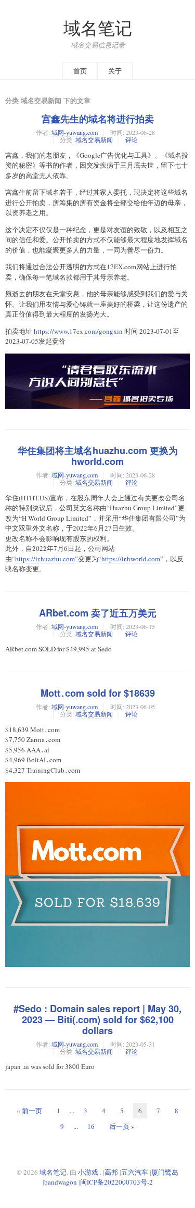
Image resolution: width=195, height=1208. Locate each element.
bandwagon (60, 1182)
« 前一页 (29, 1110)
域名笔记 (97, 28)
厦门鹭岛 (164, 1172)
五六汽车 (134, 1172)
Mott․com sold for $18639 (98, 693)
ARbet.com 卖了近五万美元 (98, 613)
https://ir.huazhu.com (45, 558)
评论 (131, 139)
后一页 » (122, 1126)
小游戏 (88, 1172)
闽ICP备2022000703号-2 (116, 1182)
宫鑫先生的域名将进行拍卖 (98, 118)
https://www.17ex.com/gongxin (78, 331)
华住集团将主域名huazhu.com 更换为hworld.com (98, 456)
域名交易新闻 (94, 139)
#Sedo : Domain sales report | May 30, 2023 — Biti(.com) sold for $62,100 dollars (97, 1019)
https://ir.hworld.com (130, 558)
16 (91, 1126)
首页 (80, 71)
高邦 (111, 1172)
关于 (115, 71)
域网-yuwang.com (74, 132)
